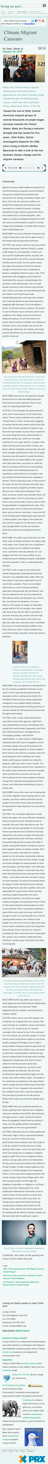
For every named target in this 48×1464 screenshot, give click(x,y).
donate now (7, 1352)
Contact (10, 1451)
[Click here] (22, 1330)
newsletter (6, 1370)
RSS (17, 1451)
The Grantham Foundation (13, 1385)
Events (18, 13)
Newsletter (42, 13)
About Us (26, 13)
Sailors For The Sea (21, 1375)
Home (3, 12)
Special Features (34, 12)
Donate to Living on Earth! (14, 1338)
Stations (10, 13)
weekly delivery (30, 1363)
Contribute (27, 1400)
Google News (29, 24)
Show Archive (22, 12)
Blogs (3, 13)
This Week (11, 12)
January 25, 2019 (12, 51)
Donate (34, 13)
